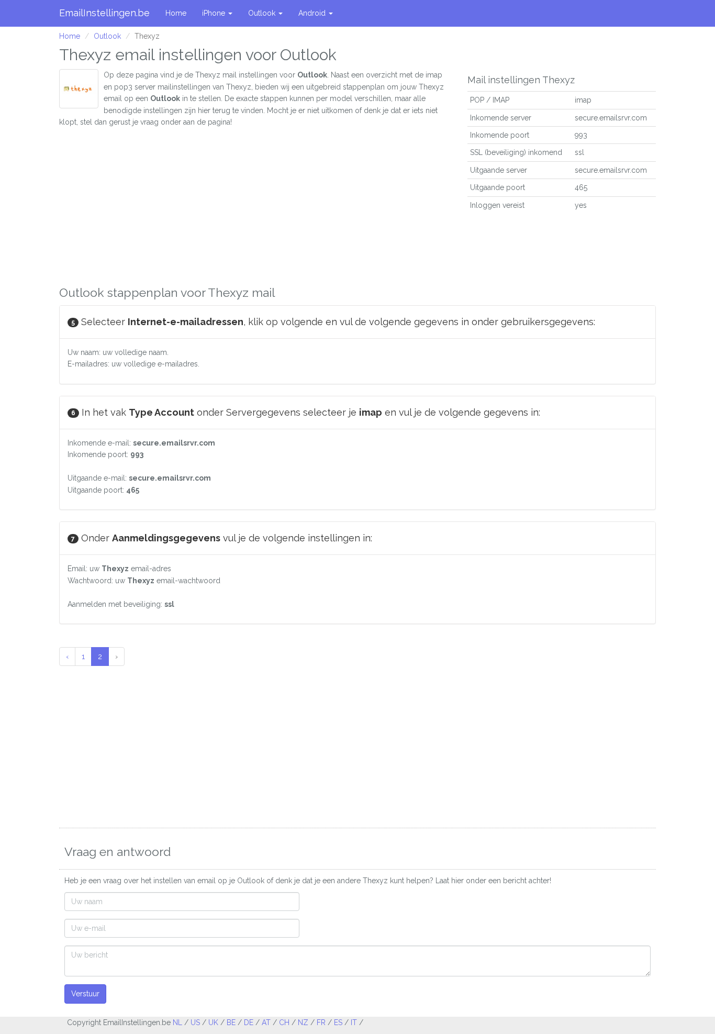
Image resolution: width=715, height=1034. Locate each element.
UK (213, 1022)
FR (321, 1022)
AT (266, 1022)
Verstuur (85, 993)
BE (231, 1022)
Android (313, 13)
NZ (303, 1022)
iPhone (214, 13)
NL (177, 1022)
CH (284, 1022)
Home (175, 13)
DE (248, 1022)
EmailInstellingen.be (104, 12)
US (195, 1022)
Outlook (262, 13)
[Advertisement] (255, 201)
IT (354, 1022)
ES (338, 1022)
